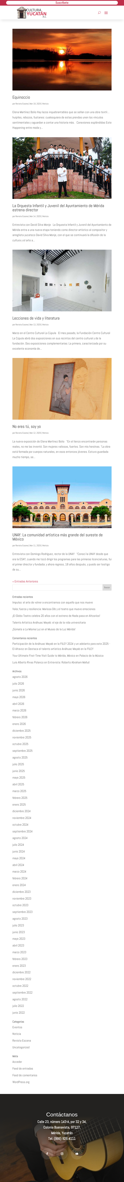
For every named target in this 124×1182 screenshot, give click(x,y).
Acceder (17, 1062)
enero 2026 (19, 724)
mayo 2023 (18, 939)
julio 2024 (18, 845)
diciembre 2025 (21, 731)
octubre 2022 (20, 986)
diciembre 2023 (21, 892)
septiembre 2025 (22, 751)
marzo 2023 (19, 952)
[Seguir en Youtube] (77, 1154)
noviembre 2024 (21, 818)
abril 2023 (18, 945)
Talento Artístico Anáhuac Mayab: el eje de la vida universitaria (49, 622)
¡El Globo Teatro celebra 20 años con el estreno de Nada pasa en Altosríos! (56, 616)
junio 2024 (18, 851)
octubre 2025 (20, 744)
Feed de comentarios (24, 1075)
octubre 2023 (20, 905)
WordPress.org (21, 1082)
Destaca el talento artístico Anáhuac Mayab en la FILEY (60, 649)
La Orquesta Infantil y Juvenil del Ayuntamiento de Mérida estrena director (58, 208)
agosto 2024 (20, 838)
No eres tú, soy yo (26, 426)
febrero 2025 (19, 798)
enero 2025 (19, 805)
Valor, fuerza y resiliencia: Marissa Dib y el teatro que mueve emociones (53, 609)
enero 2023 (19, 966)
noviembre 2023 (21, 899)
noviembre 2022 (21, 979)
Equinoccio (21, 97)
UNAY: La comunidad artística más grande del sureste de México (57, 537)
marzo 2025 (19, 791)
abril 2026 (18, 704)
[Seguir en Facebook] (47, 1154)
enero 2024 (19, 885)
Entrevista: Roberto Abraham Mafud (68, 662)
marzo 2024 (19, 872)
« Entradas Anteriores (25, 581)
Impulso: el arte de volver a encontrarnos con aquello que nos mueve (52, 602)
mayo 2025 (18, 778)
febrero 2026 (19, 717)
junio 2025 (18, 771)
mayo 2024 (18, 858)
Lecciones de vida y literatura (36, 318)
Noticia (45, 103)
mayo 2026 (18, 697)
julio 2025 (18, 764)
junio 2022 (18, 1013)
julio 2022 (18, 1006)
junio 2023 (18, 932)
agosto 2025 (20, 757)
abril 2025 (18, 784)
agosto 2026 (20, 677)
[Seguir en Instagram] (62, 1154)
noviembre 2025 (21, 737)
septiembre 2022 (22, 992)
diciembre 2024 (21, 811)
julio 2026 (18, 684)
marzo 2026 (19, 710)
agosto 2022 (19, 999)
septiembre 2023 (22, 912)
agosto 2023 (20, 919)
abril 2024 (18, 865)
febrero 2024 (19, 878)
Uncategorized (21, 1047)
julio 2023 (18, 925)
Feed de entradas (22, 1068)
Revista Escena (22, 103)
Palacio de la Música (91, 656)
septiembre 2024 (22, 831)
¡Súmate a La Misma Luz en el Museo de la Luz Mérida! (43, 629)
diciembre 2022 (21, 972)
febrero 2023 (19, 959)
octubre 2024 (20, 825)
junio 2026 (18, 690)
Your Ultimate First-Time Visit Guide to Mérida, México (43, 656)
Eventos (17, 1027)
